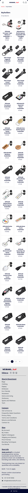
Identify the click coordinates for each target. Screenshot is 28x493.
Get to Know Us (7, 410)
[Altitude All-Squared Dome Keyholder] (20, 96)
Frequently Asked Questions (11, 413)
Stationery (5, 398)
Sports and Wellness (8, 400)
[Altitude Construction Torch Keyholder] (7, 266)
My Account (6, 430)
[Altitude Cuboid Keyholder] (20, 194)
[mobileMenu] (3, 2)
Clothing (4, 384)
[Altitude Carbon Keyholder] (7, 170)
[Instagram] (13, 373)
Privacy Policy (6, 415)
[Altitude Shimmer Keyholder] (7, 340)
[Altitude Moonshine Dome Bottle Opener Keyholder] (7, 291)
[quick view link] (11, 21)
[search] (24, 2)
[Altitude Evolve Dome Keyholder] (7, 219)
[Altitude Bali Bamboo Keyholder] (7, 145)
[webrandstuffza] (14, 2)
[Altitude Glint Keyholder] (20, 291)
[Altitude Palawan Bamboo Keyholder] (20, 145)
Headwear (5, 393)
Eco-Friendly (6, 391)
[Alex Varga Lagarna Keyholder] (7, 50)
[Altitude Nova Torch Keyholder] (20, 219)
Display (4, 386)
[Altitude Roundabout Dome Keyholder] (7, 121)
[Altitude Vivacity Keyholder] (20, 266)
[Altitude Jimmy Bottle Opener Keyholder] (20, 170)
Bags (3, 381)
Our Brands (5, 444)
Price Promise (6, 439)
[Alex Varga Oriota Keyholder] (7, 73)
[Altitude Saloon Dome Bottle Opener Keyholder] (7, 194)
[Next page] (19, 361)
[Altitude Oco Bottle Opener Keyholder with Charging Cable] (20, 24)
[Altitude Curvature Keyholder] (7, 96)
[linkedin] (16, 373)
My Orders (5, 432)
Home (2, 6)
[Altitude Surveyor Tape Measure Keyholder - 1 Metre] (7, 24)
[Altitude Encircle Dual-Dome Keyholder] (7, 242)
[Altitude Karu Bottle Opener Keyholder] (20, 121)
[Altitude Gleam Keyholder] (20, 340)
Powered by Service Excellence (17, 487)
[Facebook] (11, 373)
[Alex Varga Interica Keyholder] (20, 73)
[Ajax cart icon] (26, 2)
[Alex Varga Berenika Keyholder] (20, 50)
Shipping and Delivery (9, 437)
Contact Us (5, 422)
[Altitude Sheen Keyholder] (20, 317)
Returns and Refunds (9, 420)
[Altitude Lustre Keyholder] (7, 317)
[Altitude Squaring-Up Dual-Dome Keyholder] (20, 242)
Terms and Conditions (9, 417)
